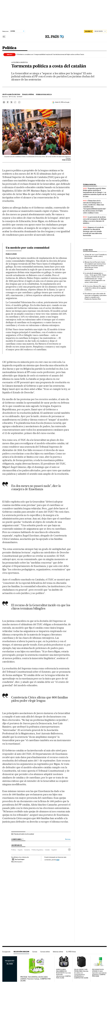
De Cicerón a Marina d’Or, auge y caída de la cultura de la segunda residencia (95, 288)
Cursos (34, 952)
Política (9, 48)
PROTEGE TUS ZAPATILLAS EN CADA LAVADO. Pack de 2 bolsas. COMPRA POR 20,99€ (35, 979)
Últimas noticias (89, 184)
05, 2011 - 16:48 (15, 96)
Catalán (47, 850)
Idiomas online (58, 952)
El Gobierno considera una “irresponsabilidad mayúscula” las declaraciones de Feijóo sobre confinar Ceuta (50, 54)
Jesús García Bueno (11, 94)
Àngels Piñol (28, 94)
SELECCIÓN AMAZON (21, 952)
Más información (16, 862)
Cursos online (45, 952)
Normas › (68, 839)
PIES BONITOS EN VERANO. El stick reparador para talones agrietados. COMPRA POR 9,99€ (99, 973)
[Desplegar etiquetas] (69, 849)
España (20, 850)
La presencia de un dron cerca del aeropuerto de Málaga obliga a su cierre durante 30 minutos (94, 220)
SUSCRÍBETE (88, 31)
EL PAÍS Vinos (71, 952)
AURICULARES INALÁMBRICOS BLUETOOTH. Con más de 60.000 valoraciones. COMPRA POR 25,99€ (63, 974)
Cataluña (27, 850)
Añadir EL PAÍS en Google (62, 102)
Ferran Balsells (44, 94)
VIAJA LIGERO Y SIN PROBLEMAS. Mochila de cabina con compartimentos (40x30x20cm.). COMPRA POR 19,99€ (81, 974)
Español (54, 850)
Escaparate (6, 952)
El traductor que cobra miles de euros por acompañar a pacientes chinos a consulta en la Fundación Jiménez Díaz (96, 296)
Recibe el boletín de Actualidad (24, 834)
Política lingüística (37, 850)
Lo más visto (88, 250)
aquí (57, 860)
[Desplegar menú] (4, 36)
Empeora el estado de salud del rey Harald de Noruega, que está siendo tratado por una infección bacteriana (93, 231)
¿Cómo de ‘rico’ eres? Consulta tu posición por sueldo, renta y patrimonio (96, 256)
